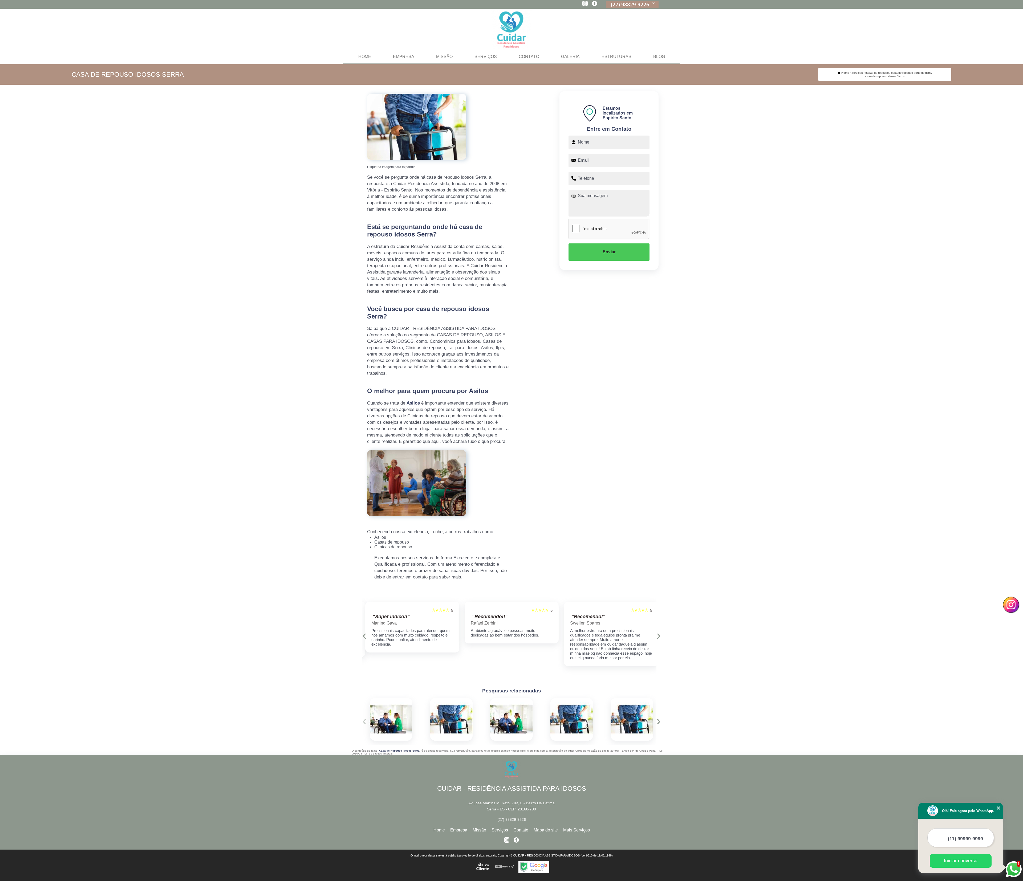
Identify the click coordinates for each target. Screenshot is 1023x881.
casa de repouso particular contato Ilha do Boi (489, 719)
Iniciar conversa (960, 860)
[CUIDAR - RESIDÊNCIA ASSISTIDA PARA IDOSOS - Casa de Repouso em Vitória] (511, 30)
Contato (529, 56)
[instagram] (585, 4)
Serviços (485, 56)
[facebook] (594, 4)
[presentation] (364, 635)
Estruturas (616, 56)
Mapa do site (546, 830)
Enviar (609, 252)
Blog (659, 56)
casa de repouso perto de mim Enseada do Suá (548, 719)
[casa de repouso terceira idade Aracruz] (451, 719)
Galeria (570, 56)
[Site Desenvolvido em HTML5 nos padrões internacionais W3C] (504, 867)
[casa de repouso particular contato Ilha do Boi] (511, 719)
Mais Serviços (576, 830)
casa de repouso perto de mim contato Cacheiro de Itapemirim (368, 719)
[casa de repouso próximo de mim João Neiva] (632, 719)
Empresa (403, 56)
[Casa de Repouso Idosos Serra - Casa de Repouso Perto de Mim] (416, 127)
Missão (444, 56)
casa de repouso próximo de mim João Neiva (608, 719)
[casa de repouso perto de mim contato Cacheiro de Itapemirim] (391, 719)
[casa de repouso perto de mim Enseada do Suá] (571, 719)
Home (364, 56)
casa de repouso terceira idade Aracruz (428, 719)
